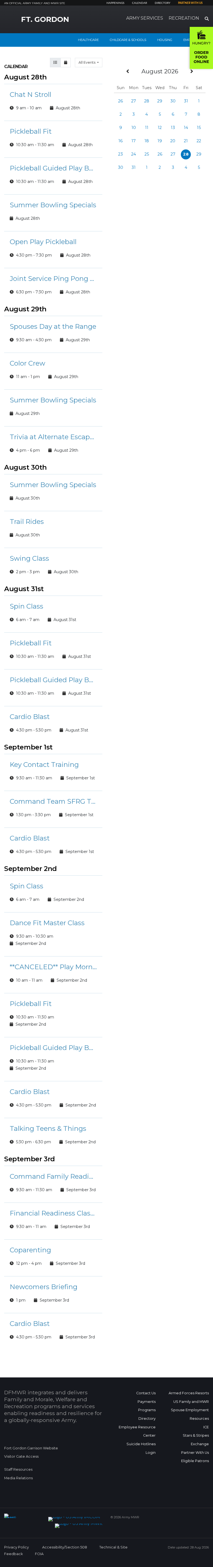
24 (133, 154)
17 (133, 140)
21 (186, 140)
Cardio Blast (30, 717)
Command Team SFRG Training (53, 801)
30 (173, 101)
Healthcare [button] (88, 40)
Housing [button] (164, 40)
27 (133, 101)
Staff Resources (18, 1469)
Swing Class (29, 558)
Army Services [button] (144, 18)
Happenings (115, 3)
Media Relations (18, 1478)
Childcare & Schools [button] (128, 40)
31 (186, 101)
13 (173, 127)
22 (199, 140)
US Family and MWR (191, 1402)
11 (146, 127)
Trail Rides (27, 522)
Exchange (200, 1444)
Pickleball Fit (31, 131)
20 (172, 140)
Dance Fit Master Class (47, 923)
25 (146, 154)
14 (186, 127)
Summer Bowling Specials (53, 205)
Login (151, 1452)
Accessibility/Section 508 (64, 1547)
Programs (147, 1410)
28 (146, 101)
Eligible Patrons (195, 1461)
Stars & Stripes (196, 1435)
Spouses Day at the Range (53, 326)
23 (120, 154)
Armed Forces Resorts (189, 1393)
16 (120, 140)
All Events (87, 62)
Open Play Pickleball (43, 242)
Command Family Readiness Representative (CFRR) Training (53, 1176)
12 (160, 127)
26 (120, 101)
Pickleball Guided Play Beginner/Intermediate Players (53, 168)
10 (133, 127)
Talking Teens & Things (48, 1128)
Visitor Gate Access (21, 1456)
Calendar (139, 3)
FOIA (39, 1554)
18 (146, 140)
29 (159, 101)
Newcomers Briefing (43, 1287)
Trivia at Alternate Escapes (53, 437)
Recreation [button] (184, 18)
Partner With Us (195, 1452)
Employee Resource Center (137, 1431)
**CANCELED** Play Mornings (53, 967)
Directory (162, 3)
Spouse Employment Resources (190, 1414)
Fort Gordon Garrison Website (31, 1448)
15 (199, 127)
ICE (206, 1427)
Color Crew (27, 363)
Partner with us (190, 3)
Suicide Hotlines (141, 1444)
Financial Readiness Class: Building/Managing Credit (53, 1213)
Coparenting (30, 1250)
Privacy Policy (16, 1547)
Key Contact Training (44, 765)
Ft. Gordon (45, 19)
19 (160, 140)
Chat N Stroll (30, 94)
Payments (147, 1402)
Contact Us (146, 1393)
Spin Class (26, 606)
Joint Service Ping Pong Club (53, 279)
